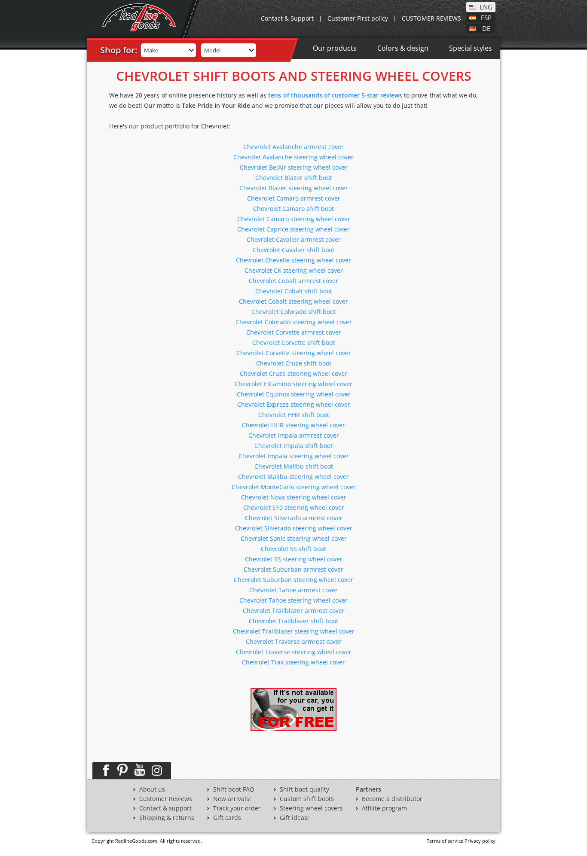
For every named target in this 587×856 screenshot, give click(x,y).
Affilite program (384, 808)
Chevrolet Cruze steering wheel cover (293, 373)
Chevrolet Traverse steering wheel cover (294, 652)
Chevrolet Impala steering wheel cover (293, 456)
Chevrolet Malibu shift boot (293, 466)
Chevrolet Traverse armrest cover (294, 641)
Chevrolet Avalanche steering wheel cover (293, 157)
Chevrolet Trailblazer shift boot (293, 621)
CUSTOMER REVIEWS (431, 18)
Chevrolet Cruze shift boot (293, 363)
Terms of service (445, 841)
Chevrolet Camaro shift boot (293, 208)
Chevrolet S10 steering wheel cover (293, 507)
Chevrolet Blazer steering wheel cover (293, 188)
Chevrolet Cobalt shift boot (293, 291)
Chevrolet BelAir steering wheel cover (294, 167)
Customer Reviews (165, 799)
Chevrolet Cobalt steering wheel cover (293, 301)
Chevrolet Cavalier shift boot (293, 250)
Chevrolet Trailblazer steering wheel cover (294, 631)
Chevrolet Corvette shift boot (293, 342)
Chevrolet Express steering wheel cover (293, 404)
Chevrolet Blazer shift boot (293, 178)
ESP (486, 17)
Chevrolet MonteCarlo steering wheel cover (294, 487)
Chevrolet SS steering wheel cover (293, 559)
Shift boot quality (304, 789)
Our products (335, 48)
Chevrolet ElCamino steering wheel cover (293, 384)
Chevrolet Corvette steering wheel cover (293, 353)
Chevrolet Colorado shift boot (293, 312)
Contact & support (165, 808)
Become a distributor (392, 799)
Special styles (470, 48)
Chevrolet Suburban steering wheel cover (293, 580)
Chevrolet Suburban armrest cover (293, 569)
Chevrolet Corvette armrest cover (293, 332)
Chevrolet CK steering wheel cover (294, 270)
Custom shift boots (307, 799)
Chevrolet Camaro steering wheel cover (293, 219)
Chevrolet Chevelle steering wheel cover (293, 260)
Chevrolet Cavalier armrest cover (294, 239)
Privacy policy (480, 841)
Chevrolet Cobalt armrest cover (293, 281)
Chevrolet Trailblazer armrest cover (294, 610)
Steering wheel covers (311, 808)
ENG (486, 6)
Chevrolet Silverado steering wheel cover (293, 528)
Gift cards (227, 818)
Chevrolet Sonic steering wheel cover (294, 538)
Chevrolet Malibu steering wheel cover (293, 476)
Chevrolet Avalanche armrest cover (293, 147)
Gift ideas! (294, 818)
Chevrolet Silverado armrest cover (293, 518)
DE (486, 28)
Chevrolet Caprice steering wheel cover (293, 229)
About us (152, 789)
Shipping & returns (166, 818)
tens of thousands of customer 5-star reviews (335, 95)
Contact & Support (287, 18)
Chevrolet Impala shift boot (293, 446)
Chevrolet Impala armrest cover (293, 435)
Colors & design (402, 48)
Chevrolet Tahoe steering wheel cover (293, 600)
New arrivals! (232, 799)
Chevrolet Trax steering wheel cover (293, 662)
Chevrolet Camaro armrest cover (293, 198)
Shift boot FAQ (233, 789)
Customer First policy (357, 18)
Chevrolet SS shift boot (293, 549)
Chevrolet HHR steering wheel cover (293, 425)
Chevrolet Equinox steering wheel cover (294, 394)
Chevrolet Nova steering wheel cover (293, 497)
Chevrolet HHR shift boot (293, 415)
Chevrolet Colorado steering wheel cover (293, 322)
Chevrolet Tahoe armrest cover (293, 590)
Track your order (237, 808)
